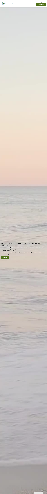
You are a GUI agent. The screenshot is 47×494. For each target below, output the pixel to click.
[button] (18, 2)
